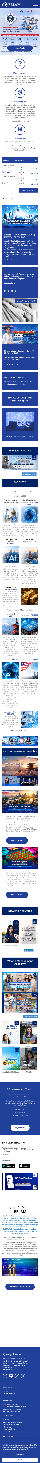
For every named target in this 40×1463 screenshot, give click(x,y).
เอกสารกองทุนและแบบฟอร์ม (11, 1425)
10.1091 (21, 184)
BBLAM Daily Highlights (10, 1404)
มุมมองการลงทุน (9, 1400)
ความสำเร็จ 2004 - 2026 (20, 1287)
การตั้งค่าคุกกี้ (20, 1455)
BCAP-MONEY (7, 172)
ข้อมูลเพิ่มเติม (8, 283)
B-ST (4, 179)
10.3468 (21, 180)
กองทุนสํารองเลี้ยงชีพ (9, 1393)
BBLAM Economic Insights (11, 1411)
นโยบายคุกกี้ (24, 1449)
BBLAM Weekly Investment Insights (14, 1407)
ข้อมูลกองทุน (7, 1387)
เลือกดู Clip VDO (9, 364)
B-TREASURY (7, 168)
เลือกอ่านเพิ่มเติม (9, 259)
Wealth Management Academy (12, 1422)
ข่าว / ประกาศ (8, 1436)
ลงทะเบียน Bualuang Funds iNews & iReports (20, 400)
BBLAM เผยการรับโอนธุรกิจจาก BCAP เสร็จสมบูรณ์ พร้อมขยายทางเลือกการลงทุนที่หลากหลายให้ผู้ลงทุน (19, 276)
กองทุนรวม (6, 1391)
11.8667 (21, 169)
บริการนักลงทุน (8, 1416)
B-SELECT (6, 1420)
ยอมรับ (20, 1460)
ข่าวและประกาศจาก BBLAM (26, 301)
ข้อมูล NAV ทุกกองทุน (28, 191)
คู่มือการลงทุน (7, 1427)
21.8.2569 (34, 169)
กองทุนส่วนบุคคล (8, 1396)
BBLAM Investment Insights (12, 1409)
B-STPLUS (5, 183)
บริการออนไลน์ (7, 1432)
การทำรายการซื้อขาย (9, 1429)
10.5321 (21, 173)
